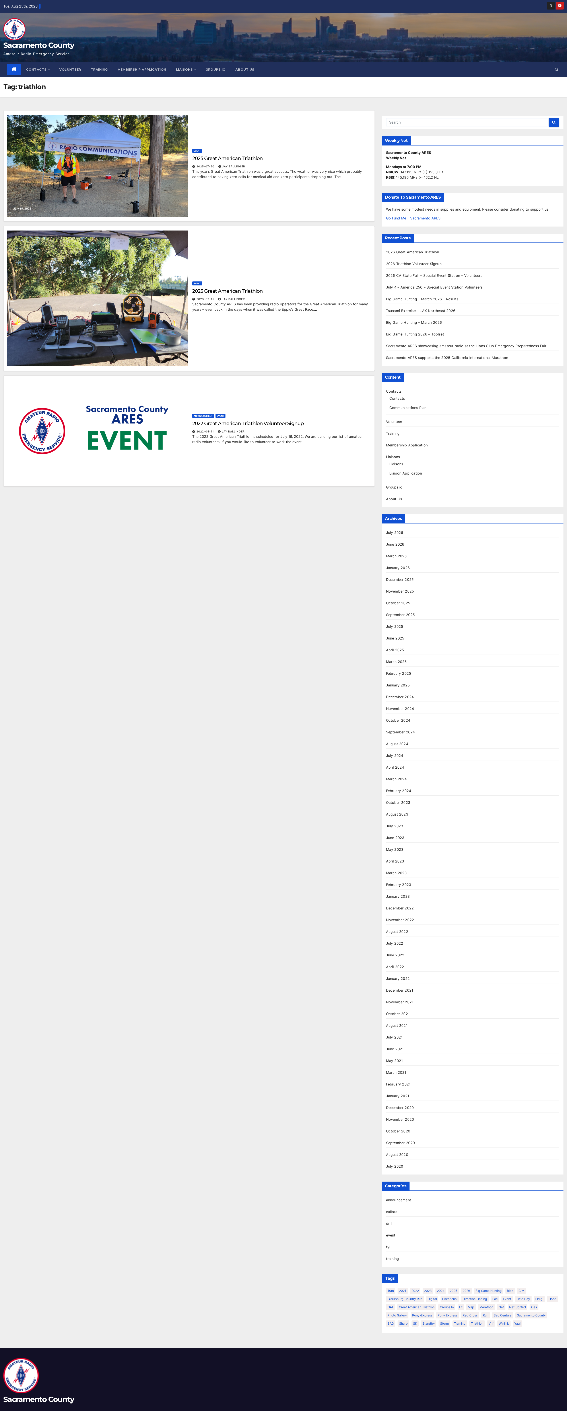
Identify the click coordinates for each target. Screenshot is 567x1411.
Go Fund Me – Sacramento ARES (413, 218)
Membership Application (142, 70)
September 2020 (400, 1143)
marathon (486, 1307)
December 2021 (399, 990)
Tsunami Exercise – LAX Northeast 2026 (420, 310)
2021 (402, 1291)
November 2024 (400, 708)
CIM (521, 1291)
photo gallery (397, 1315)
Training (99, 70)
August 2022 (397, 931)
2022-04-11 (205, 431)
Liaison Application (405, 473)
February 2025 (398, 673)
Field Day (523, 1299)
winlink (504, 1323)
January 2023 (398, 896)
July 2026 (394, 532)
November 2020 (400, 1119)
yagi (517, 1323)
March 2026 (396, 556)
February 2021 (398, 1084)
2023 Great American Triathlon (227, 291)
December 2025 (400, 579)
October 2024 (398, 720)
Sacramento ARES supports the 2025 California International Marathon (447, 357)
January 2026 (398, 568)
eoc (495, 1299)
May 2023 (395, 849)
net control (517, 1307)
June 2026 (395, 544)
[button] (556, 69)
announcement (203, 416)
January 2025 (398, 685)
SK (415, 1323)
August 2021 (397, 1025)
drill (389, 1223)
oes (534, 1307)
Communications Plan (408, 407)
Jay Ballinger (233, 166)
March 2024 (396, 779)
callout (392, 1211)
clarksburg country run (405, 1299)
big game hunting (489, 1291)
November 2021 (400, 1002)
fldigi (539, 1299)
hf (460, 1307)
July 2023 (394, 826)
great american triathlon (417, 1307)
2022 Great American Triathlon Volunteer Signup (247, 423)
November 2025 (400, 591)
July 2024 (394, 755)
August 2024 (397, 744)
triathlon (477, 1323)
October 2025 (398, 603)
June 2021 (395, 1049)
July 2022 (394, 943)
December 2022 (400, 908)
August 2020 (397, 1154)
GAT (391, 1307)
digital (432, 1299)
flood (552, 1299)
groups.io (447, 1307)
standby (428, 1323)
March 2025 (396, 661)
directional (449, 1299)
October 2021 (398, 1014)
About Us (244, 70)
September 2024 (400, 732)
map (471, 1307)
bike (510, 1291)
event (197, 150)
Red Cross (470, 1315)
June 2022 (395, 955)
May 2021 (394, 1060)
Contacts (37, 70)
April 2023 (395, 861)
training (392, 1258)
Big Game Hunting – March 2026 (414, 322)
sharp (403, 1323)
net (501, 1307)
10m (391, 1291)
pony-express (422, 1315)
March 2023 (396, 873)
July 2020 (394, 1166)
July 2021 (394, 1037)
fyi (388, 1247)
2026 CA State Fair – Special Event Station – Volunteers (434, 275)
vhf (491, 1323)
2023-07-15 (205, 299)
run (485, 1315)
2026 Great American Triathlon (412, 252)
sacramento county (531, 1315)
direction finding (475, 1299)
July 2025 (394, 626)
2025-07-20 (205, 166)
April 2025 (395, 650)
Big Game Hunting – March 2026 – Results (422, 299)
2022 (415, 1291)
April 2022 (395, 967)
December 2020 (400, 1107)
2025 (453, 1291)
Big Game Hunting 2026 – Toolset (415, 334)
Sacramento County (38, 45)
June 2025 (395, 638)
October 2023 (398, 802)
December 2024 (400, 697)
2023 (428, 1291)
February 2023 (398, 884)
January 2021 (397, 1096)
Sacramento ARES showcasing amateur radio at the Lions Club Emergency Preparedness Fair (466, 346)
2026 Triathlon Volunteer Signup (414, 264)
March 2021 (396, 1072)
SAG (391, 1323)
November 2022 (400, 920)
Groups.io (216, 70)
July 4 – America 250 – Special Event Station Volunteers (434, 287)
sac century (503, 1315)
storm (444, 1323)
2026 (466, 1291)
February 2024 (398, 791)
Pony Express (447, 1315)
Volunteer (70, 70)
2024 (441, 1291)
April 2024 (395, 767)
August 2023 (397, 814)
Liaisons (185, 70)
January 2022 (398, 978)
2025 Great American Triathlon (227, 158)
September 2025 (400, 614)
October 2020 (398, 1131)
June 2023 (395, 837)
